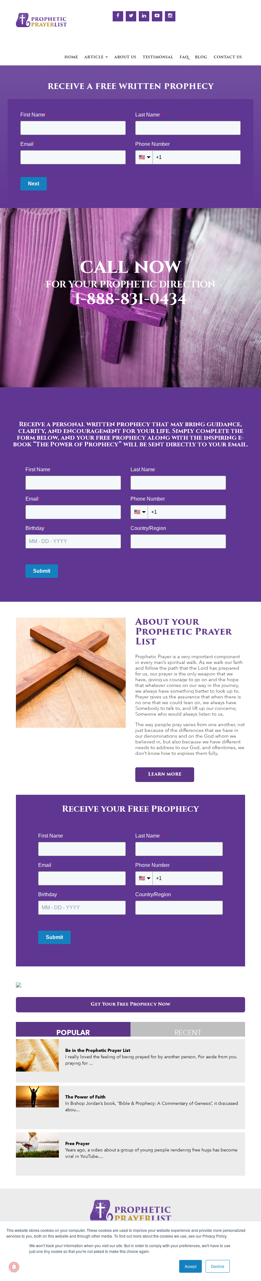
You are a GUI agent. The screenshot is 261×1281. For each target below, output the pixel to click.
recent (187, 1032)
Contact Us (228, 57)
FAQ (184, 57)
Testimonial (158, 57)
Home (71, 57)
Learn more (164, 774)
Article (94, 57)
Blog (201, 57)
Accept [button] (190, 1266)
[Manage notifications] (14, 1267)
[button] (7, 304)
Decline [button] (217, 1266)
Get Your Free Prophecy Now (130, 1004)
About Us (125, 57)
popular (73, 1032)
